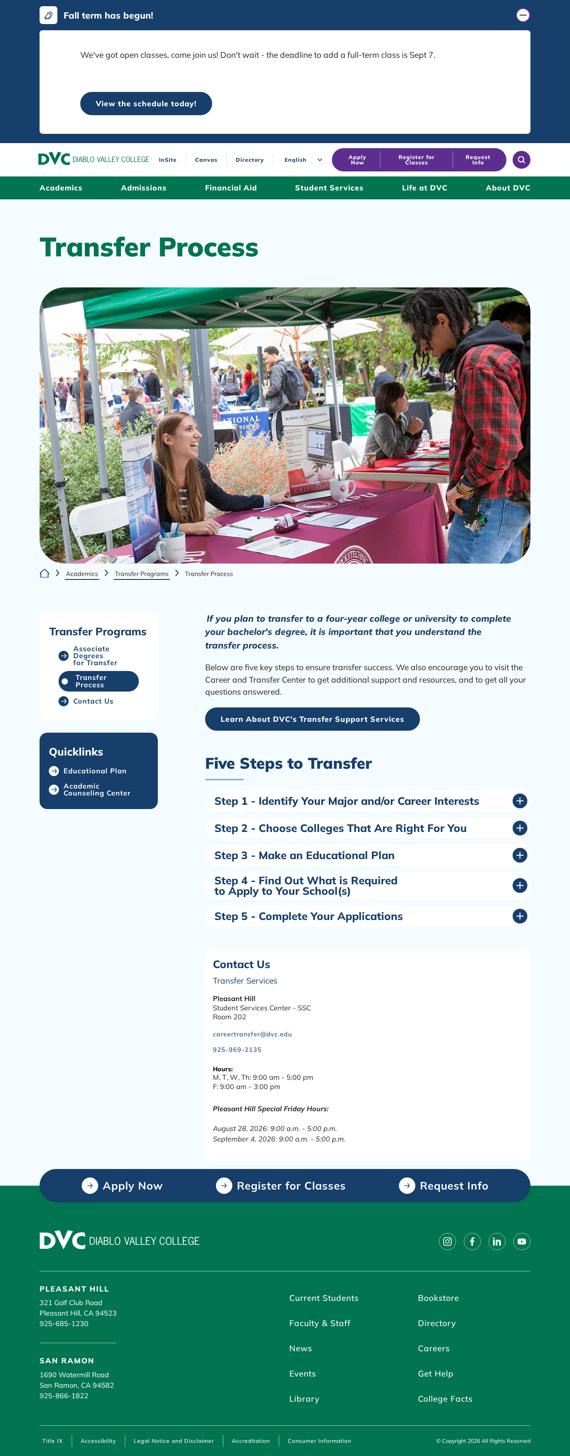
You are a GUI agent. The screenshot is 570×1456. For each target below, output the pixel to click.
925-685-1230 (64, 1323)
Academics (82, 574)
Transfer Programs (142, 574)
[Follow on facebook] (472, 1241)
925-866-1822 (64, 1395)
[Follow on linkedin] (497, 1241)
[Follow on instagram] (447, 1241)
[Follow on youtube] (521, 1241)
